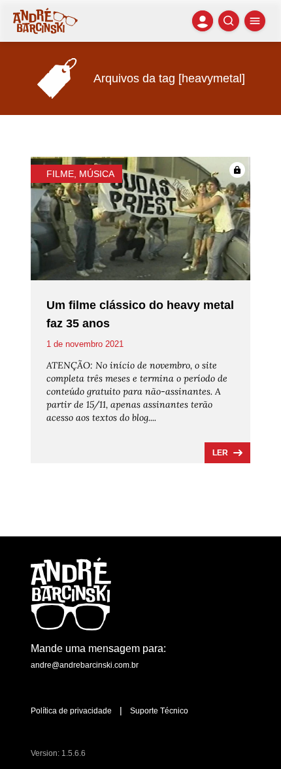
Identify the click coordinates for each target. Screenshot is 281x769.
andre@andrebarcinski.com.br (85, 665)
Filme (60, 174)
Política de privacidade (71, 710)
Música (96, 174)
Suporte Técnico (159, 710)
